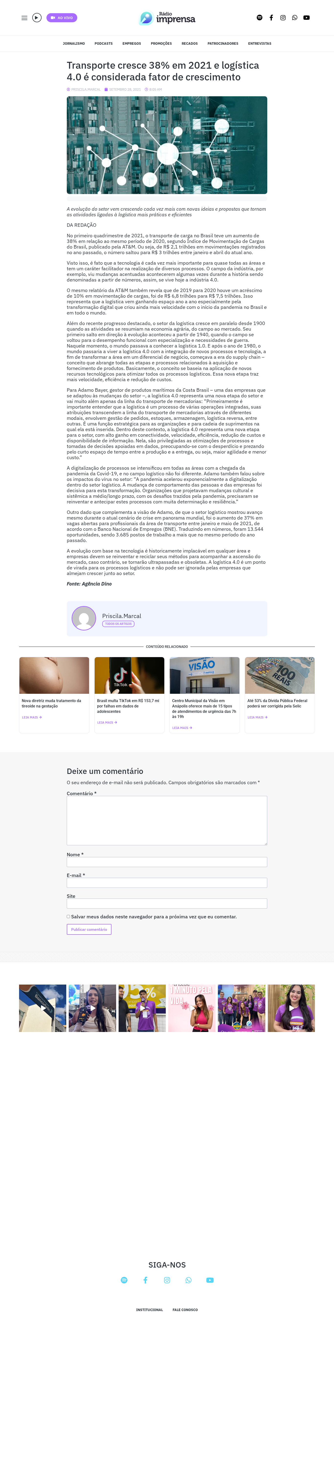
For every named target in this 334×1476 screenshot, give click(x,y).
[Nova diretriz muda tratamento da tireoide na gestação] (54, 675)
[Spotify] (260, 17)
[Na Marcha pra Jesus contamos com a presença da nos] (92, 1008)
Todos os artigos (118, 624)
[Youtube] (306, 17)
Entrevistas (259, 43)
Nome (75, 854)
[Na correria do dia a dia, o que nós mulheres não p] (191, 1008)
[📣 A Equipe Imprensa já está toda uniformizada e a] (241, 1008)
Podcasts (104, 43)
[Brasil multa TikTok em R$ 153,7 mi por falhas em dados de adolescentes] (130, 675)
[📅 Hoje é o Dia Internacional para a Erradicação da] (291, 1008)
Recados (190, 43)
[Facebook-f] (271, 17)
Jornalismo (74, 43)
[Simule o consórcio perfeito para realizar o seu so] (42, 1008)
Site (71, 896)
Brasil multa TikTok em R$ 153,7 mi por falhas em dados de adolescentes (128, 706)
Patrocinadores (223, 43)
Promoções (161, 43)
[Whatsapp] (295, 17)
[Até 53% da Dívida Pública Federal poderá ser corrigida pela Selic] (280, 675)
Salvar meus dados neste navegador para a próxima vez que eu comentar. (154, 916)
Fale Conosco (185, 1310)
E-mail (76, 875)
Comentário (82, 793)
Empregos (131, 43)
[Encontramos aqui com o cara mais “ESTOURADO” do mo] (142, 1008)
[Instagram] (283, 17)
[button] (37, 17)
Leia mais (30, 717)
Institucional (149, 1310)
